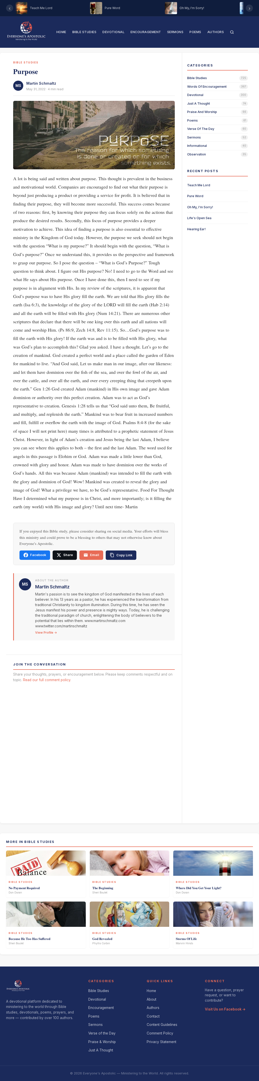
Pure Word (195, 196)
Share (68, 555)
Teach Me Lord (198, 185)
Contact (153, 1016)
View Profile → (46, 632)
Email (94, 555)
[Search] (232, 32)
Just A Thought (100, 1050)
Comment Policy (160, 1033)
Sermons (175, 32)
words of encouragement (207, 86)
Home (61, 32)
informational (197, 146)
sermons (194, 137)
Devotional (113, 32)
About (151, 999)
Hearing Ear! (196, 229)
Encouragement (146, 32)
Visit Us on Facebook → (225, 1009)
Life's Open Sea (199, 218)
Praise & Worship (102, 1042)
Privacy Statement (161, 1042)
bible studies (197, 78)
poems (192, 120)
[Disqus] (94, 751)
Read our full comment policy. (47, 680)
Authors (215, 32)
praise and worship (202, 112)
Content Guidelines (162, 1025)
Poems (195, 32)
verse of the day (200, 129)
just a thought (198, 103)
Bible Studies (84, 32)
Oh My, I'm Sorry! (200, 207)
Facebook (38, 555)
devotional (195, 95)
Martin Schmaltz (41, 83)
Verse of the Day (102, 1033)
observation (196, 154)
